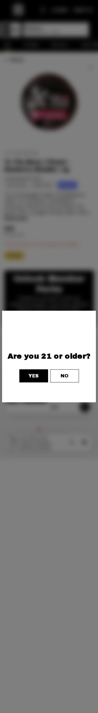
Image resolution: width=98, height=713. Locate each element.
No (64, 375)
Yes (33, 375)
